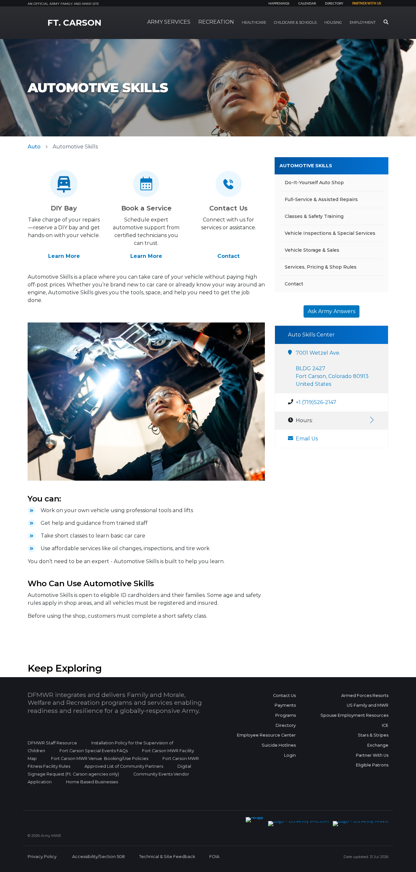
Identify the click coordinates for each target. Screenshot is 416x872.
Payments (285, 705)
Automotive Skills (306, 166)
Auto (34, 147)
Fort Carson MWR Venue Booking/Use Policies (99, 758)
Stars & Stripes (373, 735)
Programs (285, 715)
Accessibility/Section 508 (98, 856)
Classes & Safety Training (314, 216)
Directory (334, 3)
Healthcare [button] (254, 22)
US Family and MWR (367, 705)
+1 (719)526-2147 (316, 402)
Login (290, 755)
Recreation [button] (216, 22)
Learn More (64, 256)
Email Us (307, 439)
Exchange (377, 745)
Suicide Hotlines (279, 745)
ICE (385, 725)
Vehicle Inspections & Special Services (330, 233)
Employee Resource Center (266, 735)
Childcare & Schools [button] (295, 22)
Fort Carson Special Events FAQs (93, 750)
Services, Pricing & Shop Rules (321, 267)
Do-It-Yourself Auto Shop (314, 182)
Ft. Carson (74, 23)
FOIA (214, 856)
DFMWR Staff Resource (52, 742)
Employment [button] (363, 22)
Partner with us (366, 3)
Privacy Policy (42, 856)
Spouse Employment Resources (354, 715)
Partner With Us (372, 755)
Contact (228, 256)
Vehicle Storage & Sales (312, 250)
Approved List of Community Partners (123, 766)
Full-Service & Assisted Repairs (321, 199)
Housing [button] (333, 22)
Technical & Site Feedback (167, 856)
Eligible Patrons (372, 765)
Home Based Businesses (92, 781)
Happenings (278, 3)
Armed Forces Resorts (364, 695)
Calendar (307, 3)
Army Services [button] (168, 22)
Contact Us (284, 695)
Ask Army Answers (331, 311)
